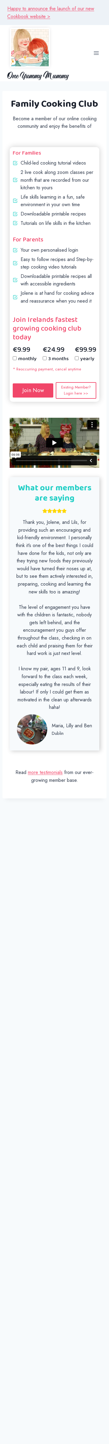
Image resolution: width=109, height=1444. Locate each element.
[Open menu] (96, 53)
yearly (87, 359)
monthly (27, 359)
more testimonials (45, 772)
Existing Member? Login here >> (76, 390)
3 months (58, 359)
